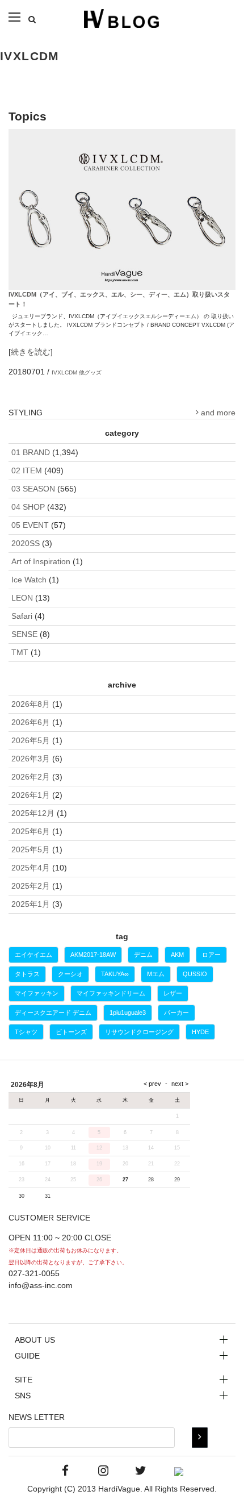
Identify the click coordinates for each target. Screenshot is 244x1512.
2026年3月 (30, 758)
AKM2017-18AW (93, 954)
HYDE (200, 1031)
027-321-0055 (34, 1273)
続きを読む (31, 351)
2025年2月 (30, 885)
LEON (22, 597)
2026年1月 (30, 794)
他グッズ (90, 372)
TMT (19, 652)
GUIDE (27, 1355)
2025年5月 (30, 849)
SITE (23, 1379)
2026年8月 (30, 704)
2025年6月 (30, 831)
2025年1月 (30, 904)
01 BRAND (30, 452)
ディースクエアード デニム (53, 1012)
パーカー (176, 1012)
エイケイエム (33, 954)
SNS (23, 1395)
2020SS (25, 543)
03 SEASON (33, 488)
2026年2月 (30, 776)
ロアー (211, 954)
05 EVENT (30, 525)
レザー (172, 993)
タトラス (27, 973)
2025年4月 (30, 867)
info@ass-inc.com (41, 1285)
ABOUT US (35, 1339)
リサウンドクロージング (139, 1031)
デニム (143, 954)
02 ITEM (26, 470)
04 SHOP (28, 506)
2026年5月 (30, 740)
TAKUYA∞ (115, 973)
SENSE (24, 634)
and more (217, 412)
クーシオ (70, 973)
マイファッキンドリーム (111, 993)
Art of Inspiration (40, 561)
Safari (21, 615)
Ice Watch (29, 579)
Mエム (156, 973)
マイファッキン (36, 993)
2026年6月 (30, 722)
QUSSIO (195, 973)
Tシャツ (26, 1031)
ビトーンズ (71, 1031)
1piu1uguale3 (128, 1012)
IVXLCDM (64, 372)
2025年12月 (32, 813)
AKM (177, 954)
